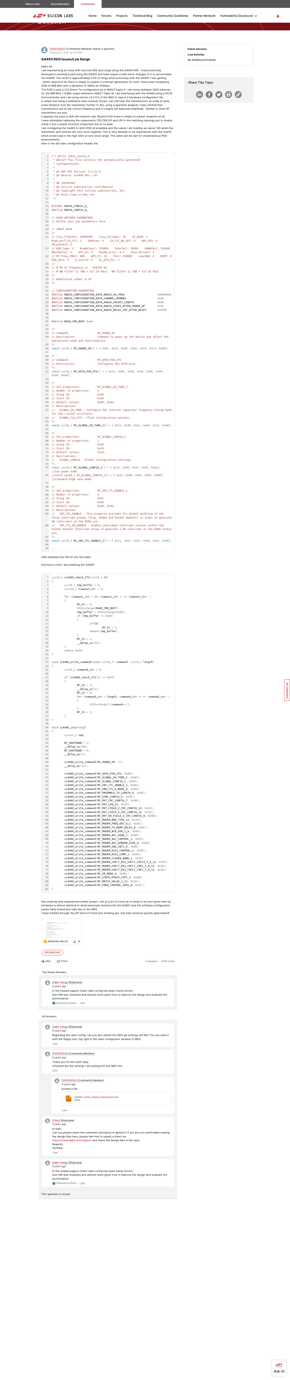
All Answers (49, 1016)
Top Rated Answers (54, 972)
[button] (78, 941)
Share (64, 961)
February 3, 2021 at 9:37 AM (66, 52)
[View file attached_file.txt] (61, 931)
